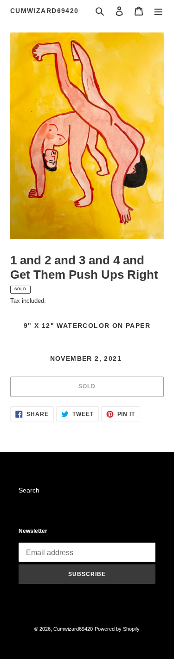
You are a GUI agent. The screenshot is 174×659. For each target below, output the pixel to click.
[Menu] (158, 10)
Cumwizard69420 (44, 10)
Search (29, 490)
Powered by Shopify (117, 629)
